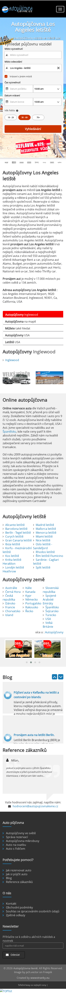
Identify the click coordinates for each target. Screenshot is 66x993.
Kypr (28, 596)
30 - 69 (24, 117)
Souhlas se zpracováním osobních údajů (32, 911)
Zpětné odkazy (15, 915)
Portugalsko (33, 603)
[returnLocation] (58, 68)
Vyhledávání (33, 129)
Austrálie (11, 588)
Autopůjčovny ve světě (21, 833)
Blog (9, 878)
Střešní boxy (24, 984)
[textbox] (33, 55)
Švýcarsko (52, 611)
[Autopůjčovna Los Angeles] (50, 377)
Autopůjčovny (54, 632)
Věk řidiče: (10, 110)
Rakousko (31, 607)
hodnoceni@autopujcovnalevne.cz (35, 806)
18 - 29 (11, 117)
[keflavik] (33, 147)
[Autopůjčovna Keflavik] (16, 377)
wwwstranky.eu (39, 977)
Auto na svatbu (16, 845)
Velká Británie (48, 625)
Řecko (29, 611)
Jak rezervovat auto (18, 870)
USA (48, 619)
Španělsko (52, 607)
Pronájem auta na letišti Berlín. (34, 735)
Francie (10, 607)
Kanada (30, 592)
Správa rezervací (17, 837)
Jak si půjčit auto (16, 874)
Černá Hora (13, 592)
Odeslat (15, 954)
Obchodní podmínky (19, 907)
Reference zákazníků (19, 882)
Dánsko (10, 603)
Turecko (50, 615)
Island (9, 615)
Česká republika (9, 597)
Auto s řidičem (15, 849)
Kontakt (11, 903)
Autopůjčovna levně (25, 968)
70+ (38, 117)
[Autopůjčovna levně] (17, 9)
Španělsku (9, 431)
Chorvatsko (12, 611)
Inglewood (12, 360)
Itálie (28, 588)
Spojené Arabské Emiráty (49, 599)
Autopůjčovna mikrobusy (22, 841)
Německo (31, 599)
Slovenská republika (51, 590)
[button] (27, 662)
